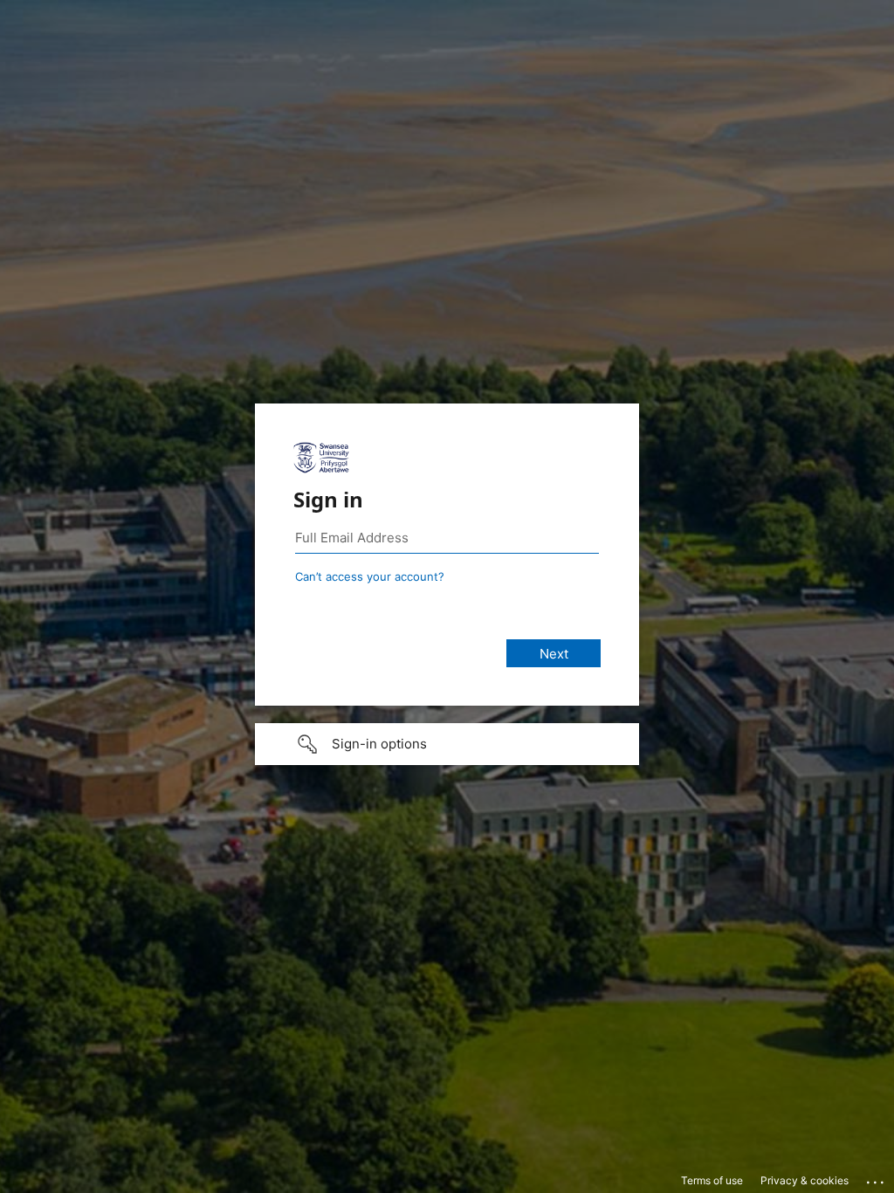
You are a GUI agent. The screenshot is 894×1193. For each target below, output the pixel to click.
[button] (447, 744)
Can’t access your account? (369, 576)
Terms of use (712, 1180)
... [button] (876, 1178)
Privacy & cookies (804, 1180)
